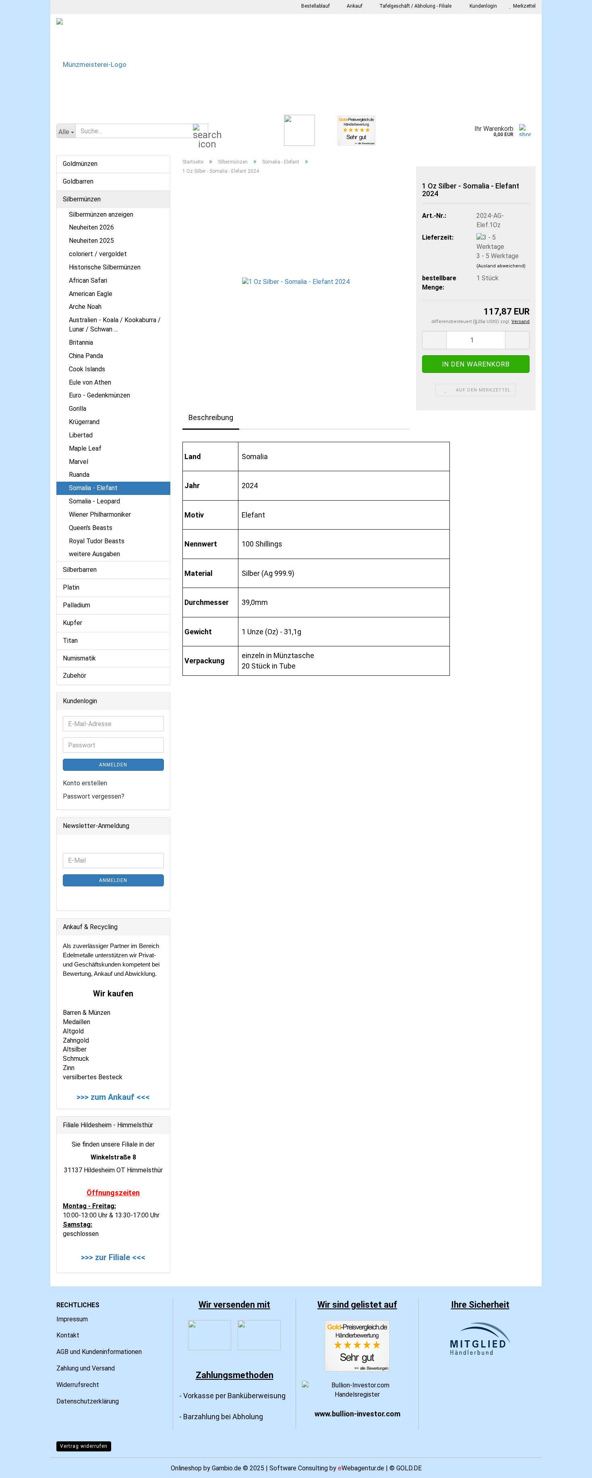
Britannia (81, 342)
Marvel (78, 462)
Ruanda (79, 474)
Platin (71, 587)
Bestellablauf (315, 6)
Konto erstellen (85, 783)
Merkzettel (523, 6)
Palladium (76, 605)
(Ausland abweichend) (501, 266)
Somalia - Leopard (94, 501)
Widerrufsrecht (77, 1385)
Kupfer (72, 623)
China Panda (86, 356)
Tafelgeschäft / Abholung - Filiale (414, 6)
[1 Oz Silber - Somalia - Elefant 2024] (296, 282)
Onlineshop (186, 1468)
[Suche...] (200, 131)
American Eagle (90, 294)
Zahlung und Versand (85, 1368)
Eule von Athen (90, 382)
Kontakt (67, 1335)
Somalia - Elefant (93, 488)
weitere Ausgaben (94, 554)
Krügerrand (84, 422)
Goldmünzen (80, 164)
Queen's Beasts (90, 528)
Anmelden (113, 765)
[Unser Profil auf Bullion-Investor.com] (357, 1389)
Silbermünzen (82, 199)
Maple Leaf (85, 448)
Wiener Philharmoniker (100, 514)
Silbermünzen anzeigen (101, 214)
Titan (70, 640)
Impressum (72, 1319)
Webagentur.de (361, 1468)
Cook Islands (87, 369)
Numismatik (79, 658)
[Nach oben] (570, 1466)
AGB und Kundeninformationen (99, 1352)
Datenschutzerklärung (87, 1401)
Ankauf (354, 6)
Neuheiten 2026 (91, 227)
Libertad (81, 435)
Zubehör (74, 675)
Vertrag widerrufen (84, 1446)
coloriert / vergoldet (98, 254)
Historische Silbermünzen (105, 267)
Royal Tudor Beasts (96, 541)
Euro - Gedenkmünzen (99, 395)
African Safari (88, 280)
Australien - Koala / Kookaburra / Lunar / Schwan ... (115, 324)
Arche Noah (85, 307)
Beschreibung (210, 417)
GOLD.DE (409, 1468)
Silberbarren (80, 569)
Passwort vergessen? (93, 796)
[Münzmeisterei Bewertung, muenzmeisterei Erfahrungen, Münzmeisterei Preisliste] (357, 1346)
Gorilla (77, 408)
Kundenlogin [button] (482, 6)
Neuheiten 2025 (91, 240)
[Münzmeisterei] (296, 64)
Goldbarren (78, 181)
